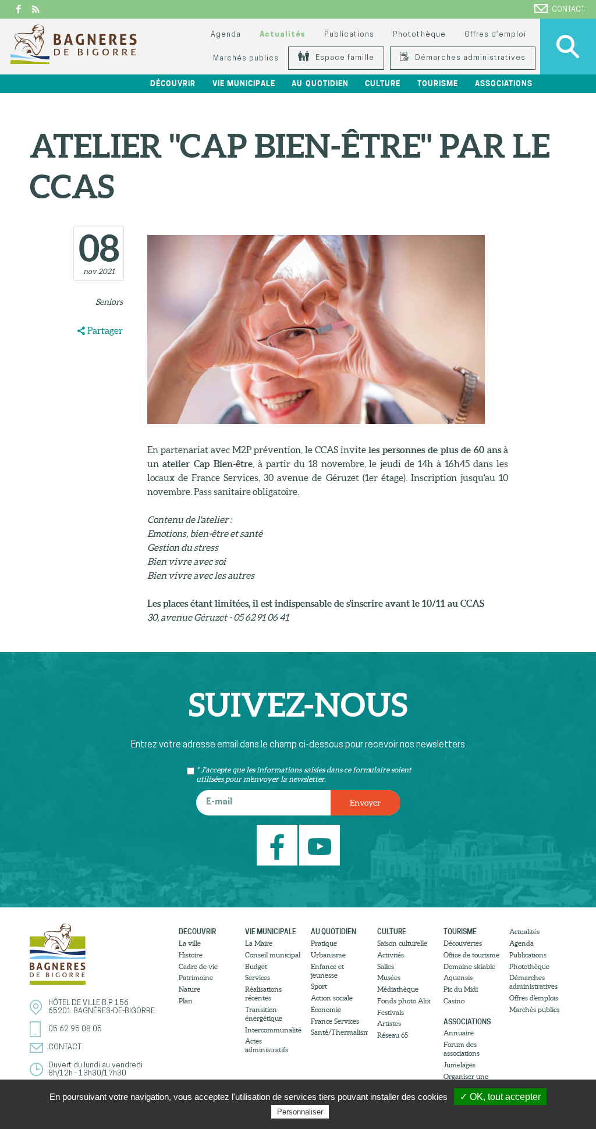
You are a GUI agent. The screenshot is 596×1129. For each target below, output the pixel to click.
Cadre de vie (198, 966)
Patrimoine (196, 977)
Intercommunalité (273, 1030)
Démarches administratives (469, 58)
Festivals (390, 1012)
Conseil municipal (272, 955)
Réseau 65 (392, 1035)
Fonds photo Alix (404, 1001)
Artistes (389, 1023)
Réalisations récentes (263, 993)
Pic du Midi (461, 989)
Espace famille (343, 58)
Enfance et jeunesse (327, 971)
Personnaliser (300, 1111)
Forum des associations (462, 1049)
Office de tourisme (471, 955)
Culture (391, 931)
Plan (186, 1001)
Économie (326, 1009)
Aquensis (458, 977)
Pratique (324, 943)
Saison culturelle (402, 943)
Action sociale (332, 998)
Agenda (226, 34)
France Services (335, 1021)
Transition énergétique (263, 1014)
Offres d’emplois (533, 998)
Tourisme (460, 931)
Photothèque (419, 34)
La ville (190, 943)
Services (257, 977)
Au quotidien (333, 931)
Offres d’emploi (495, 34)
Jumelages (460, 1065)
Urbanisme (328, 955)
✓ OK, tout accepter (500, 1097)
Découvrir (197, 931)
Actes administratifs (266, 1045)
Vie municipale (270, 931)
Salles (385, 966)
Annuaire (459, 1033)
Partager (105, 330)
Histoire (191, 955)
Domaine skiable (469, 966)
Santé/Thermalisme (339, 1032)
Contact (568, 9)
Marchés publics (246, 58)
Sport (319, 986)
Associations (467, 1021)
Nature (189, 989)
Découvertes (463, 943)
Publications (349, 34)
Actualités (283, 34)
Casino (454, 1001)
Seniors (109, 302)
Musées (388, 977)
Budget (256, 966)
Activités (390, 955)
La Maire (258, 943)
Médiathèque (397, 989)
